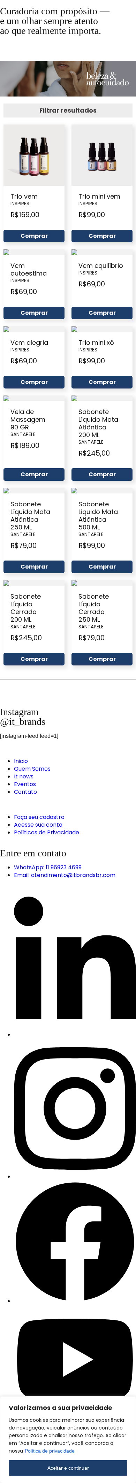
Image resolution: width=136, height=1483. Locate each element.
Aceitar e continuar (68, 1468)
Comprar (34, 236)
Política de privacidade (50, 1451)
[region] (68, 1439)
